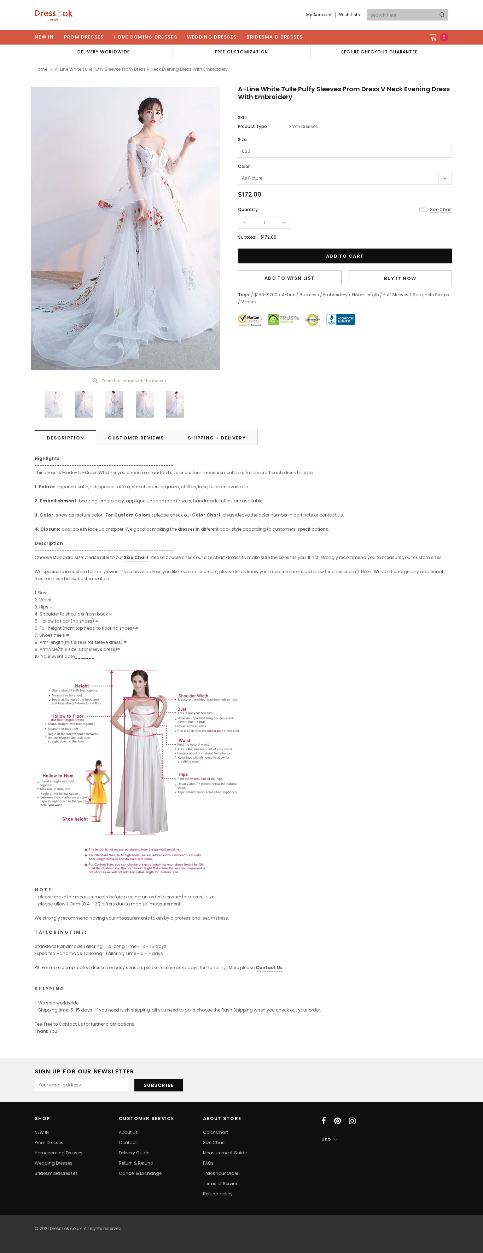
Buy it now (400, 278)
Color (244, 166)
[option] (104, 52)
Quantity (248, 209)
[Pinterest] (337, 1121)
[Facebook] (323, 1121)
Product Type (252, 126)
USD (326, 1139)
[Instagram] (352, 1121)
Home (41, 69)
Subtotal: (247, 237)
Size (242, 139)
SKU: (242, 118)
